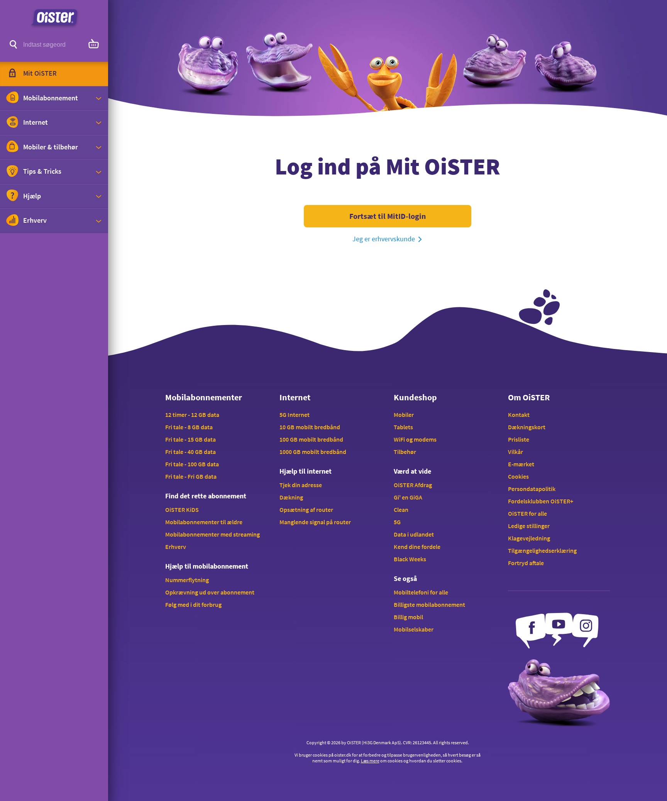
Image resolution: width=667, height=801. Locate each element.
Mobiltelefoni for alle (421, 592)
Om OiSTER (529, 397)
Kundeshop (415, 397)
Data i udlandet (414, 534)
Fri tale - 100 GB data (192, 464)
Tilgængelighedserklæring (542, 550)
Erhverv (175, 546)
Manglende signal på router (315, 522)
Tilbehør (405, 452)
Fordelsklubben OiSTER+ (540, 501)
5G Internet (294, 414)
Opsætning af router (306, 509)
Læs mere (370, 761)
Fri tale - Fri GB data (191, 476)
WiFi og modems (415, 439)
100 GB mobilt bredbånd (311, 439)
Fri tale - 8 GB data (189, 427)
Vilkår (515, 452)
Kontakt (519, 414)
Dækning (291, 497)
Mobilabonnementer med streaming (212, 534)
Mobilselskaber (413, 629)
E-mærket (521, 464)
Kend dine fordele (417, 546)
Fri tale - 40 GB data (190, 452)
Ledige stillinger (529, 526)
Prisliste (518, 439)
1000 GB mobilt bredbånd (312, 452)
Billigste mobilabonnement (429, 604)
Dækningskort (526, 427)
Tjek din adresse (300, 485)
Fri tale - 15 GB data (190, 439)
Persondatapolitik (531, 489)
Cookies (518, 476)
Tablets (403, 427)
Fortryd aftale (526, 563)
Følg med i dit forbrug (193, 604)
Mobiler (404, 414)
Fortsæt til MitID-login (387, 216)
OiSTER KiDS (182, 509)
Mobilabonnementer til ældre (203, 522)
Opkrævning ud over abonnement (209, 592)
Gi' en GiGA (408, 497)
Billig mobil (408, 617)
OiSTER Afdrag (413, 485)
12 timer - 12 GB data (192, 414)
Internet (294, 397)
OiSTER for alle (527, 513)
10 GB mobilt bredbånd (309, 427)
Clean (401, 509)
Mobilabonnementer (203, 397)
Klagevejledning (529, 538)
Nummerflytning (187, 580)
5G (397, 522)
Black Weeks (410, 559)
